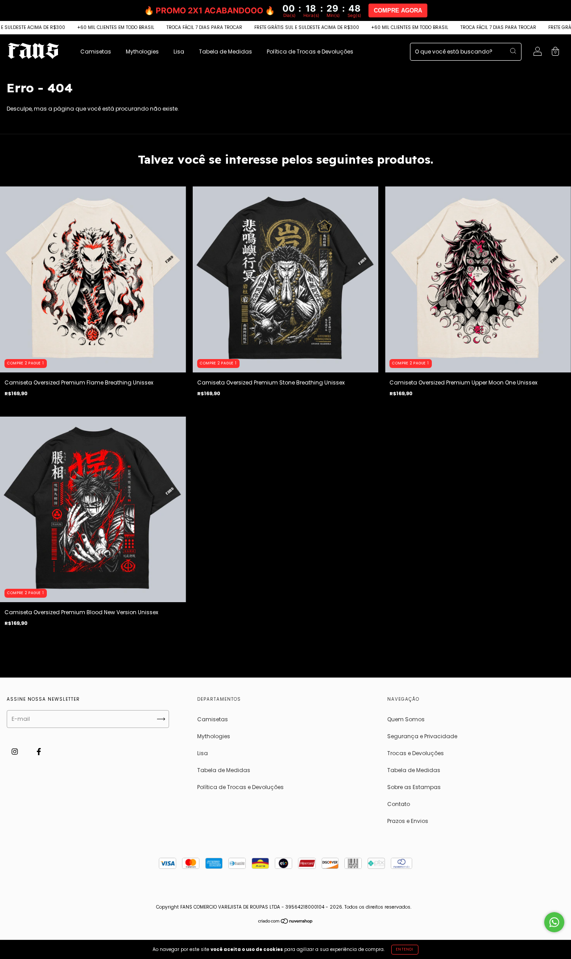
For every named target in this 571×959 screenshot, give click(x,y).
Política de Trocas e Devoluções (310, 51)
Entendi (405, 949)
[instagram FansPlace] (15, 751)
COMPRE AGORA (398, 10)
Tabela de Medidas (225, 51)
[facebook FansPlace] (39, 751)
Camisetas (95, 51)
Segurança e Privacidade (422, 736)
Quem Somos (406, 719)
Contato (398, 804)
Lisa (179, 51)
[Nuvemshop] (286, 922)
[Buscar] (513, 50)
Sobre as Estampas (414, 787)
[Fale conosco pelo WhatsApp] (554, 922)
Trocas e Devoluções (415, 753)
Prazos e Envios (407, 821)
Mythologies (142, 51)
